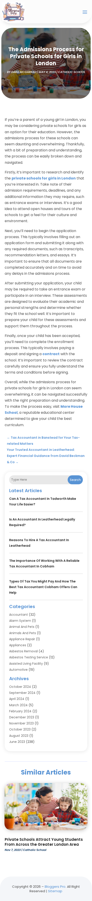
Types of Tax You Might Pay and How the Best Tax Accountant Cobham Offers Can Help (43, 587)
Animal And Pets (21, 626)
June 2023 (17, 741)
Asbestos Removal (23, 651)
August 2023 (18, 735)
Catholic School (71, 72)
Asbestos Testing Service (28, 657)
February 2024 (20, 711)
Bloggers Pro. (55, 886)
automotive (18, 669)
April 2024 (16, 699)
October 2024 (20, 686)
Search (75, 480)
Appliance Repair (22, 639)
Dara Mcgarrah (23, 72)
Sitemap (55, 891)
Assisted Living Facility (26, 663)
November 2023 (21, 723)
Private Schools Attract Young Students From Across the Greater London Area (44, 842)
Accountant (18, 614)
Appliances (17, 645)
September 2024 (22, 693)
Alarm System (20, 620)
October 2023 (20, 729)
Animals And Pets (22, 633)
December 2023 (21, 717)
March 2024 (18, 705)
